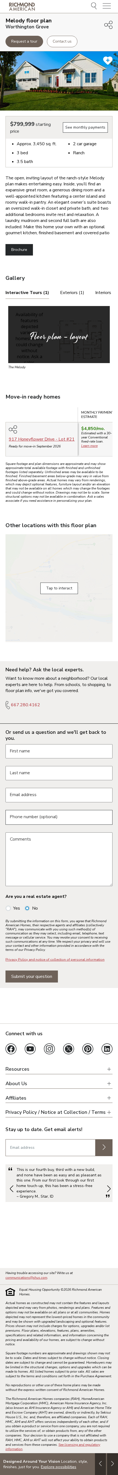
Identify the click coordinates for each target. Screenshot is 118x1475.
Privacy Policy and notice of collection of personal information (55, 959)
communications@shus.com (26, 1277)
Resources (17, 1069)
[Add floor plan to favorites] (108, 61)
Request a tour (24, 41)
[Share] (108, 25)
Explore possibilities (58, 1467)
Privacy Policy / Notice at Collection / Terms (55, 1112)
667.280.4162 (25, 705)
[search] (94, 6)
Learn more (89, 446)
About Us (16, 1084)
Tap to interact (59, 588)
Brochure (19, 249)
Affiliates (15, 1098)
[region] (59, 434)
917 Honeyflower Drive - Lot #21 (42, 439)
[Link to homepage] (21, 6)
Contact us (62, 41)
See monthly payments (85, 127)
